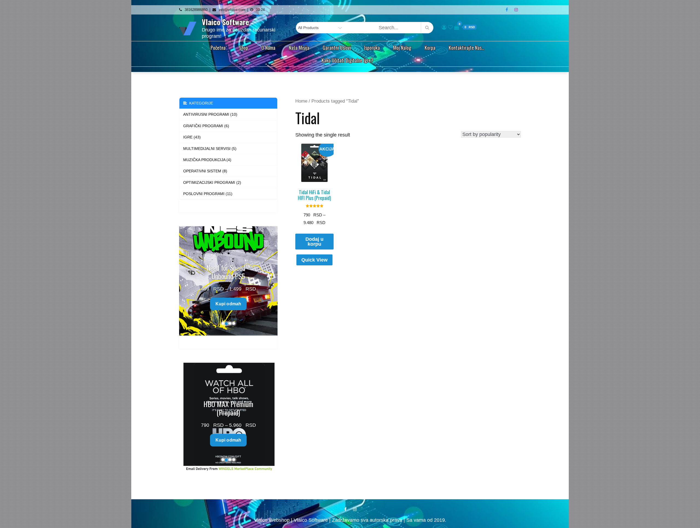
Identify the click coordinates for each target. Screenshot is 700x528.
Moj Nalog (402, 47)
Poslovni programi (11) (207, 194)
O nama (268, 47)
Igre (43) (192, 137)
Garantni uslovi (337, 47)
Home (301, 101)
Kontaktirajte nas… (466, 47)
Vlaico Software (225, 21)
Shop (243, 47)
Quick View (314, 260)
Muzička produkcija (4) (207, 160)
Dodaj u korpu (314, 241)
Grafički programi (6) (206, 126)
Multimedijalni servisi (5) (210, 148)
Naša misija (299, 47)
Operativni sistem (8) (205, 171)
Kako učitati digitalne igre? (347, 60)
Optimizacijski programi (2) (212, 182)
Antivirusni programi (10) (210, 114)
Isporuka (372, 47)
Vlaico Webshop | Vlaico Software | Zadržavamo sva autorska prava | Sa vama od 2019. (350, 520)
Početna (218, 47)
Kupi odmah (228, 295)
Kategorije (200, 103)
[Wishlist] (450, 27)
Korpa (430, 47)
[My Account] (444, 27)
